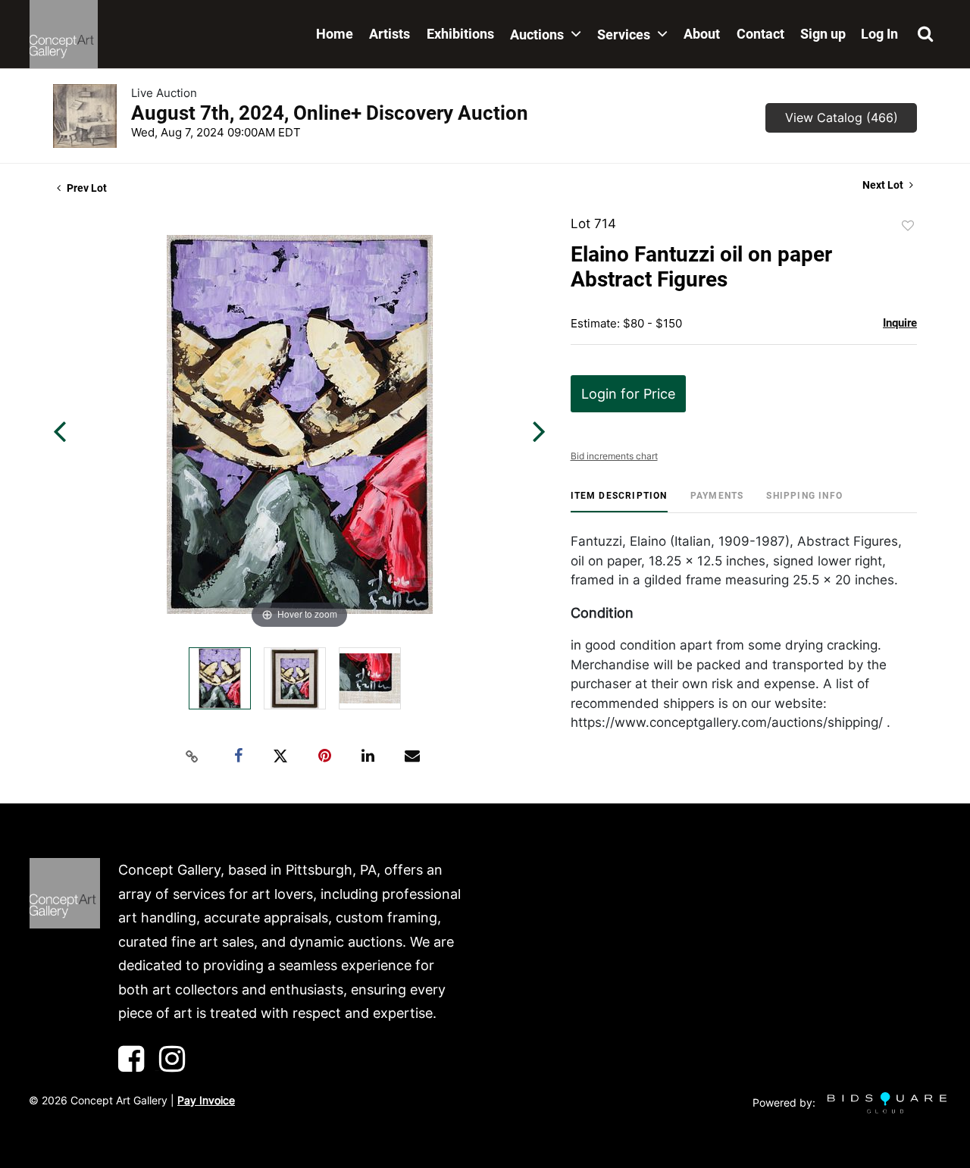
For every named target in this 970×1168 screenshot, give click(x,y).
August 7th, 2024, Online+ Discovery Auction (329, 113)
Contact (760, 34)
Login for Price (628, 394)
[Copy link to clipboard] (192, 756)
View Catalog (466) (841, 117)
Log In (879, 34)
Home (334, 34)
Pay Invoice (206, 1100)
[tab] (619, 501)
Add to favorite (908, 226)
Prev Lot (85, 188)
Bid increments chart (614, 456)
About (702, 34)
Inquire (900, 323)
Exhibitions (460, 34)
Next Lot (884, 185)
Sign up (823, 34)
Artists (389, 34)
